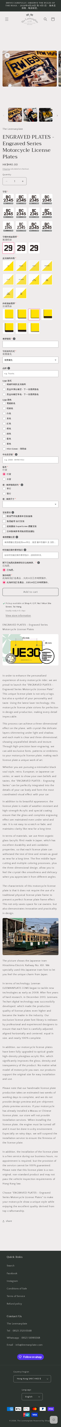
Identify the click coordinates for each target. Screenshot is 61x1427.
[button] (7, 19)
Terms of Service (16, 1296)
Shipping (6, 169)
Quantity (7, 174)
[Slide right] (57, 115)
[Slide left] (3, 115)
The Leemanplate (25, 1421)
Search (11, 1265)
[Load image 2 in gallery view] (30, 114)
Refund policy (14, 1303)
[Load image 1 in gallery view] (15, 114)
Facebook (12, 1273)
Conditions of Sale (17, 1288)
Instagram (12, 1281)
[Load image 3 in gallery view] (46, 114)
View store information (18, 615)
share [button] (9, 1221)
